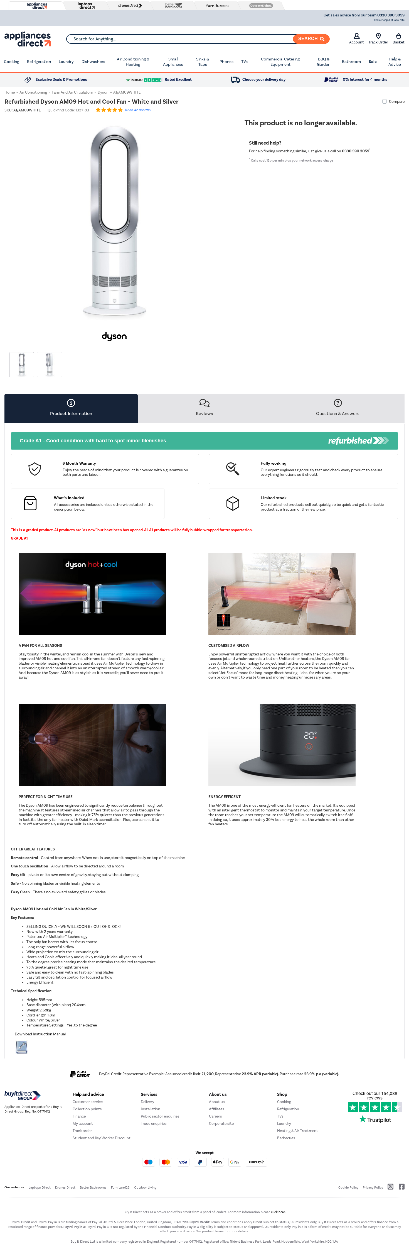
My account (83, 1123)
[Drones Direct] (129, 6)
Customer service (88, 1101)
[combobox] (198, 39)
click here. (278, 1212)
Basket (399, 42)
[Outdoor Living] (260, 5)
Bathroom (351, 61)
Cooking (11, 61)
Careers (215, 1116)
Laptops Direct (40, 1187)
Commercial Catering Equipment (280, 62)
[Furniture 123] (216, 5)
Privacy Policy (373, 1187)
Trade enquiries (154, 1123)
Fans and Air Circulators (72, 92)
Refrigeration (39, 61)
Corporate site (221, 1123)
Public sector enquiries (160, 1116)
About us (217, 1101)
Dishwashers (93, 61)
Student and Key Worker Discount (101, 1138)
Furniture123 (120, 1187)
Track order (82, 1130)
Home (9, 92)
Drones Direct (65, 1187)
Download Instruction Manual (40, 1034)
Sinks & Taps (202, 62)
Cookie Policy (348, 1187)
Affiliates (216, 1109)
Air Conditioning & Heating (133, 62)
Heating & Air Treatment (297, 1130)
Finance (79, 1116)
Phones (226, 61)
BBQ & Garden (323, 62)
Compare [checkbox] (397, 101)
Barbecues (286, 1138)
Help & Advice (394, 62)
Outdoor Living (145, 1187)
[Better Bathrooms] (172, 5)
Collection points (87, 1109)
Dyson (103, 92)
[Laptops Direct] (85, 5)
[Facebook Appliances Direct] (399, 1189)
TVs (244, 61)
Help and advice (88, 1094)
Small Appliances (173, 62)
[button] (220, 218)
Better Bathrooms (93, 1187)
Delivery (147, 1101)
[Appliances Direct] (36, 6)
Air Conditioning (33, 92)
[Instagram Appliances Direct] (388, 1189)
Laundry (66, 61)
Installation (150, 1109)
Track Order (378, 42)
